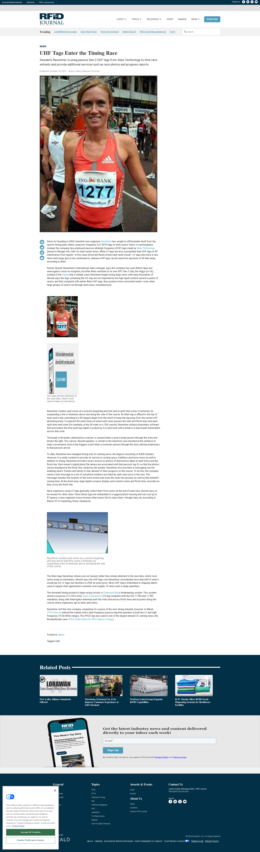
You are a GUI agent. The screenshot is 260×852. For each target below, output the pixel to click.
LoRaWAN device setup (65, 32)
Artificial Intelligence (99, 805)
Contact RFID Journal (138, 812)
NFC (93, 809)
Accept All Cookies (30, 832)
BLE (93, 801)
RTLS (93, 794)
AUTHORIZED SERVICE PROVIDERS (118, 841)
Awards (182, 19)
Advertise (31, 2)
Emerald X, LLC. (198, 836)
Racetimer (106, 241)
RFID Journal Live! (46, 2)
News (43, 46)
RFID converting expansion (153, 32)
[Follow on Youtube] (256, 1)
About (132, 804)
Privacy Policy (18, 826)
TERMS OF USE (197, 841)
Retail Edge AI (129, 32)
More (194, 19)
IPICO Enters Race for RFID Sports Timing (90, 619)
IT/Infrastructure (97, 816)
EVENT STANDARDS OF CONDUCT (149, 841)
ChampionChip (110, 592)
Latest (120, 19)
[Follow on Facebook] (243, 1)
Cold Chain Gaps (88, 32)
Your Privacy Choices (174, 841)
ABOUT (90, 841)
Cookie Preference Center (30, 840)
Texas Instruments (92, 596)
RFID (93, 790)
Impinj (65, 274)
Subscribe (212, 19)
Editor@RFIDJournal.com (179, 791)
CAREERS (99, 841)
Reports (94, 820)
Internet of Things (98, 797)
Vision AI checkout (110, 32)
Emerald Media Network (12, 2)
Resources (153, 19)
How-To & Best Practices (100, 824)
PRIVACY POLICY (212, 841)
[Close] (55, 790)
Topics (135, 19)
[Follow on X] (252, 1)
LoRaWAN (95, 812)
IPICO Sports (54, 612)
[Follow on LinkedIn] (247, 1)
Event (170, 19)
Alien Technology (146, 248)
